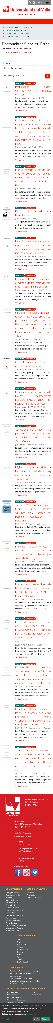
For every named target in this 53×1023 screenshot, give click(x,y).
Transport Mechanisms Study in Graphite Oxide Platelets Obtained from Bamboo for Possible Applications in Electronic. (33, 512)
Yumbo (20, 957)
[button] (34, 2)
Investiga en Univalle (15, 1002)
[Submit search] (30, 2)
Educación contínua (34, 898)
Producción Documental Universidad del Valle (24, 27)
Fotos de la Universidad (14, 910)
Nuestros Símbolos (13, 900)
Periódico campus (37, 995)
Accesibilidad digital (13, 930)
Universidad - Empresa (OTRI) (21, 978)
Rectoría (9, 898)
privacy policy (31, 1014)
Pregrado (30, 893)
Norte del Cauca (23, 949)
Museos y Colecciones (14, 908)
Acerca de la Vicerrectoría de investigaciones (26, 971)
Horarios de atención (13, 920)
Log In (40, 2)
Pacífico (20, 952)
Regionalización (23, 962)
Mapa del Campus (12, 913)
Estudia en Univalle (14, 995)
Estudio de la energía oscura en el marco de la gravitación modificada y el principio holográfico (33, 282)
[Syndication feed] (47, 76)
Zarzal (19, 960)
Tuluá (19, 939)
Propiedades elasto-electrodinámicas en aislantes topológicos (33, 90)
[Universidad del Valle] (13, 806)
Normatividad (11, 918)
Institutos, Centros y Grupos (20, 973)
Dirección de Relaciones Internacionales (24, 981)
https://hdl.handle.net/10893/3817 (18, 52)
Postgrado (31, 895)
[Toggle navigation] (47, 2)
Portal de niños (11, 923)
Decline (37, 1019)
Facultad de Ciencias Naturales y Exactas (18, 33)
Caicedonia (21, 944)
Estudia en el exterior (15, 997)
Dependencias (11, 905)
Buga (19, 942)
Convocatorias (15, 976)
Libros (33, 992)
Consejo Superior (12, 893)
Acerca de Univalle (12, 903)
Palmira (20, 954)
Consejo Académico (13, 895)
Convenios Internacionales (17, 1000)
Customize (6, 1019)
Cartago (20, 947)
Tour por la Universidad (14, 915)
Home (5, 27)
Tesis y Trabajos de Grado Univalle (18, 30)
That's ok (46, 1019)
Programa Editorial (17, 983)
